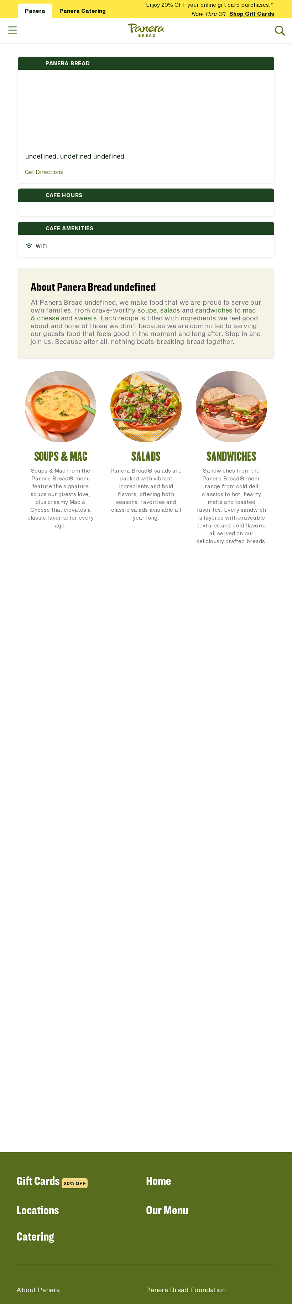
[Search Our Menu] (280, 31)
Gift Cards (51, 1180)
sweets (85, 318)
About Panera (38, 1290)
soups (147, 310)
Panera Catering (82, 10)
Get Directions (44, 172)
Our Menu (167, 1209)
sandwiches (214, 310)
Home (158, 1180)
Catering (35, 1236)
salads (170, 310)
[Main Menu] (12, 30)
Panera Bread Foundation (186, 1290)
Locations (37, 1209)
